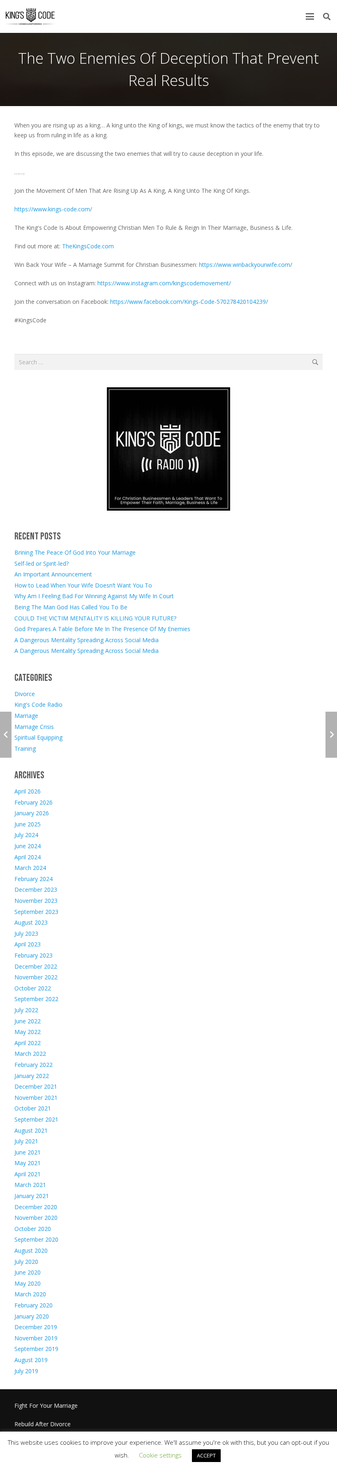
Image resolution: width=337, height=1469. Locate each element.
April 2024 (27, 857)
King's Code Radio (38, 704)
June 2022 (27, 1021)
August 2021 (31, 1130)
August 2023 (31, 922)
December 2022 (35, 966)
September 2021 (36, 1119)
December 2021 (35, 1086)
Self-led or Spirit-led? (41, 563)
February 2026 (33, 802)
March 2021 (30, 1185)
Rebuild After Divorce (42, 1424)
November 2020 (36, 1217)
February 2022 (33, 1065)
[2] (30, 16)
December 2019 (35, 1327)
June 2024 (27, 846)
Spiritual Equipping (38, 737)
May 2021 (27, 1163)
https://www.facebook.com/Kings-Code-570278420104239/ (189, 301)
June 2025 (27, 824)
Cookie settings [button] (160, 1455)
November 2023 (36, 901)
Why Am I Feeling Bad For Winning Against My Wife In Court (94, 596)
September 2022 (36, 999)
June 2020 (27, 1272)
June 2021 (27, 1152)
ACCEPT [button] (206, 1455)
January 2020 (31, 1316)
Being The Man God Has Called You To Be (70, 607)
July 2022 (26, 1010)
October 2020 (32, 1229)
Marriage (26, 715)
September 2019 (36, 1349)
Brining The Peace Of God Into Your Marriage (75, 552)
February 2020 (33, 1305)
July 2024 (26, 835)
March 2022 (30, 1053)
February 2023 (33, 955)
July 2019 (26, 1371)
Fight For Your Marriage (46, 1405)
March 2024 (30, 868)
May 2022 (27, 1032)
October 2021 (32, 1108)
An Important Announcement (53, 574)
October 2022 (32, 988)
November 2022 (36, 977)
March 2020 (30, 1294)
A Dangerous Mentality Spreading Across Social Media (86, 640)
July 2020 (26, 1261)
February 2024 (33, 879)
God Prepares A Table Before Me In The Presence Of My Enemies (102, 629)
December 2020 (35, 1207)
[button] (310, 16)
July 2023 (26, 933)
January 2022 (31, 1076)
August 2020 (31, 1250)
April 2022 (27, 1043)
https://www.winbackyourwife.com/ (245, 264)
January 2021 (31, 1196)
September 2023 (36, 912)
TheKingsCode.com (88, 246)
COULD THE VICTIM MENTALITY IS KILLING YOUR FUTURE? (95, 618)
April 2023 (27, 944)
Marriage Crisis (34, 727)
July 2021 (26, 1141)
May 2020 (27, 1283)
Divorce (24, 694)
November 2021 (36, 1097)
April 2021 (27, 1174)
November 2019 (36, 1338)
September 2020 (36, 1239)
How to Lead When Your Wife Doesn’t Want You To (83, 585)
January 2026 (31, 813)
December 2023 (35, 889)
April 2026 (27, 791)
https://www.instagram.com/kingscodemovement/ (164, 283)
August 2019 (31, 1360)
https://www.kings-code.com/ (53, 209)
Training (25, 748)
